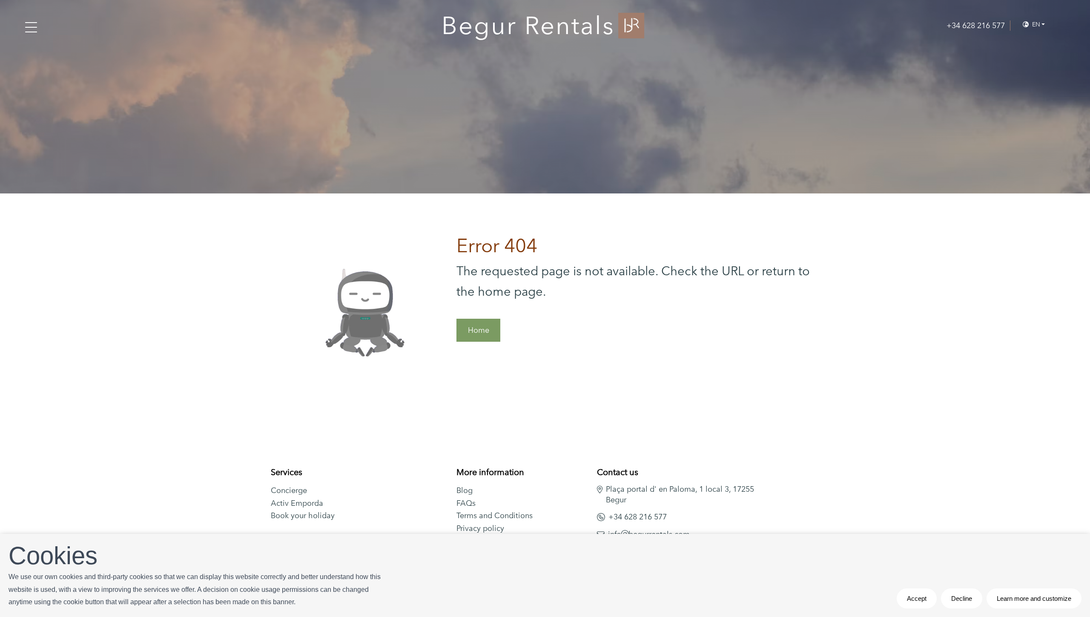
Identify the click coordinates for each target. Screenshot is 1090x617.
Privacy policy (480, 528)
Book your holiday (303, 515)
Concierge (289, 490)
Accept (916, 598)
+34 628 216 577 (637, 517)
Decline (961, 598)
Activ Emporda (297, 503)
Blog (464, 490)
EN (1035, 24)
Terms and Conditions (494, 515)
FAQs (466, 503)
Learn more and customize (1034, 598)
